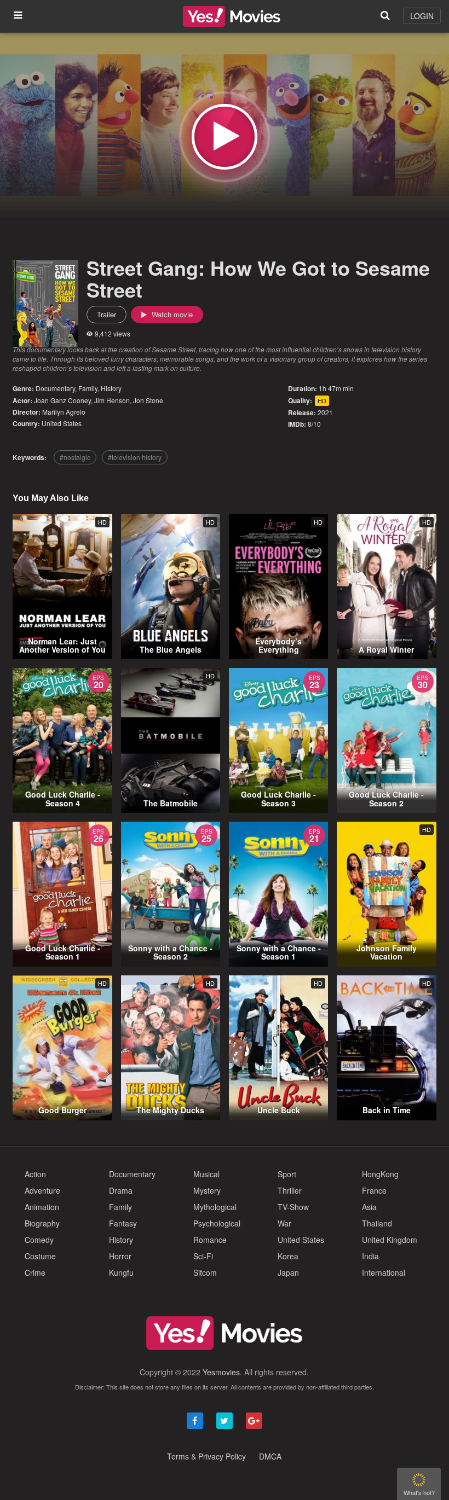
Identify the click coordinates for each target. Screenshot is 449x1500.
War (284, 1223)
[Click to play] (224, 137)
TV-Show (293, 1206)
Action (35, 1173)
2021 (325, 412)
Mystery (207, 1190)
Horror (120, 1256)
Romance (210, 1239)
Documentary (55, 388)
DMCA (270, 1456)
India (370, 1256)
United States (62, 423)
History (111, 388)
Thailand (377, 1223)
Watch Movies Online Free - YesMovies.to (231, 16)
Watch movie (171, 314)
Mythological (215, 1206)
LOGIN (422, 15)
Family (87, 388)
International (383, 1272)
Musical (206, 1173)
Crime (35, 1272)
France (374, 1190)
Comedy (39, 1239)
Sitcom (205, 1272)
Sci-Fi (203, 1256)
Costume (40, 1256)
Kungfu (121, 1272)
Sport (287, 1173)
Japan (288, 1272)
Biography (42, 1223)
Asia (369, 1206)
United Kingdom (389, 1239)
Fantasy (123, 1223)
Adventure (42, 1190)
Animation (42, 1206)
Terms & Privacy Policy (206, 1456)
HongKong (380, 1173)
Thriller (290, 1190)
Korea (288, 1256)
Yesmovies (221, 1372)
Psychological (216, 1223)
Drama (121, 1190)
